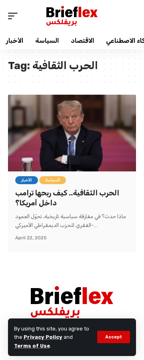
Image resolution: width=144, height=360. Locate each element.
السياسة (52, 180)
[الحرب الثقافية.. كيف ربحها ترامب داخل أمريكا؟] (72, 133)
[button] (113, 337)
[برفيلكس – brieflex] (72, 302)
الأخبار (26, 180)
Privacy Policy (43, 337)
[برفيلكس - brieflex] (72, 16)
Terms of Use (32, 346)
